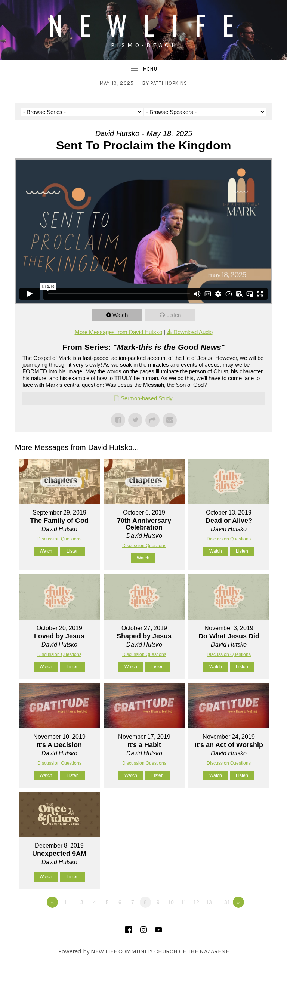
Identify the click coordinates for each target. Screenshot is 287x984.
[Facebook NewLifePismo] (128, 929)
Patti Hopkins (169, 83)
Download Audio (193, 332)
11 (183, 902)
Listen (173, 315)
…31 (224, 902)
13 (209, 902)
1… (68, 902)
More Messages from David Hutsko (118, 332)
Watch (120, 315)
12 (196, 902)
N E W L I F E (143, 24)
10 (171, 902)
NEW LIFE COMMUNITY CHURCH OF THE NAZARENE (160, 951)
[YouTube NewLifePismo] (158, 929)
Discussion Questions (59, 539)
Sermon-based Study (147, 398)
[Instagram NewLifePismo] (143, 929)
